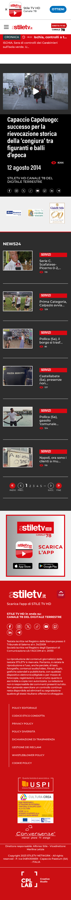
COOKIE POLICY (22, 763)
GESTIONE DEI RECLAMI (26, 747)
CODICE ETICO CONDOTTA (28, 715)
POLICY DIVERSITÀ (23, 731)
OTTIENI (58, 9)
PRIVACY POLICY (22, 723)
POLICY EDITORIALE (24, 707)
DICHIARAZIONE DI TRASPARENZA (33, 739)
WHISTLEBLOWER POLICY (28, 755)
